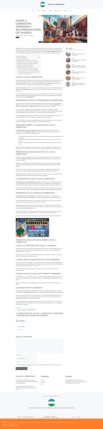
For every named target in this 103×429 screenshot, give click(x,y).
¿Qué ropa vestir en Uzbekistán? (25, 73)
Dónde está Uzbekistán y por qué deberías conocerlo (79, 78)
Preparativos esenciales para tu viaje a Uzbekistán (27, 63)
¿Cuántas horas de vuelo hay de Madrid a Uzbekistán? (29, 72)
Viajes (38, 10)
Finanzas (42, 380)
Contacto (65, 10)
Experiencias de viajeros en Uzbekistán (25, 66)
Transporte (44, 10)
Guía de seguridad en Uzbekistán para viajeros (78, 54)
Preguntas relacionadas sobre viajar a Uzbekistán (27, 68)
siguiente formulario (75, 383)
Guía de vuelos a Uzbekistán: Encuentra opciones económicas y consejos (79, 84)
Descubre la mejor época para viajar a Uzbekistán (26, 308)
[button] (70, 11)
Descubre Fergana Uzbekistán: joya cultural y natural (79, 72)
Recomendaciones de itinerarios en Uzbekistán (26, 60)
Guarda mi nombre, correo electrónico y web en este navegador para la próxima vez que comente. (39, 365)
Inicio (33, 10)
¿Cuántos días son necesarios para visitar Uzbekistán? (29, 71)
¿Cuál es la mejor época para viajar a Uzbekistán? (28, 69)
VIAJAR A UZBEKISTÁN (56, 4)
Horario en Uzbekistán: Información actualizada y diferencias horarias (79, 66)
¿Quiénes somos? (57, 10)
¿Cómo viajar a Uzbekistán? (22, 58)
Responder (20, 329)
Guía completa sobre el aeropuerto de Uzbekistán (79, 60)
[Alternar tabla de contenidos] (38, 57)
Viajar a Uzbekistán (19, 35)
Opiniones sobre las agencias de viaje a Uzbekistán (27, 61)
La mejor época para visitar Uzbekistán (25, 65)
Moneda (50, 10)
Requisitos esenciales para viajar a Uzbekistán (26, 310)
